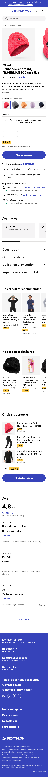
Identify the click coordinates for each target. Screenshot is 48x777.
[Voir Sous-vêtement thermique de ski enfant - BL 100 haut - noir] (8, 456)
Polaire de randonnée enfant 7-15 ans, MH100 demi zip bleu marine (30, 319)
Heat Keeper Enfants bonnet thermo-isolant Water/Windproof (10, 381)
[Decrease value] (5, 134)
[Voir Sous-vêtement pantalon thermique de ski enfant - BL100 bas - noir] (8, 442)
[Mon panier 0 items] (43, 11)
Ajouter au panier (24, 155)
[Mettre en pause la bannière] (40, 3)
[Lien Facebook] (4, 696)
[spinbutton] (11, 134)
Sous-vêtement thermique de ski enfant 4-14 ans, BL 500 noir (11, 318)
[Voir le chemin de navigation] (3, 25)
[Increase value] (16, 134)
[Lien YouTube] (14, 696)
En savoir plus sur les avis (12, 516)
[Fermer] (44, 3)
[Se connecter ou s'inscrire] (37, 11)
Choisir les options (24, 478)
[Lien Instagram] (19, 696)
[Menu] (5, 11)
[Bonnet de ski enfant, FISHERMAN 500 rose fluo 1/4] (18, 44)
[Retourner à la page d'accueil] (21, 11)
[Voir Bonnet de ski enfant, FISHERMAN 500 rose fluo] (8, 428)
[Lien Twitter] (9, 696)
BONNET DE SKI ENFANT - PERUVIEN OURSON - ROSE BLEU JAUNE (30, 381)
